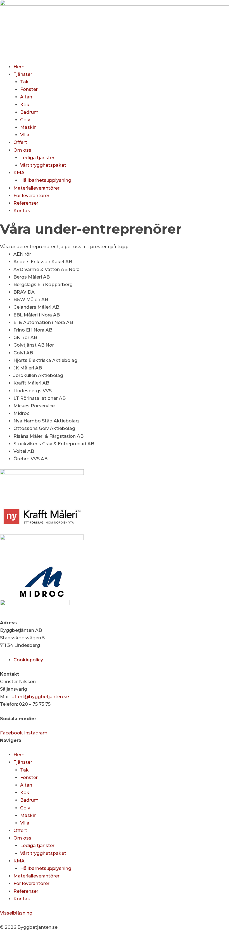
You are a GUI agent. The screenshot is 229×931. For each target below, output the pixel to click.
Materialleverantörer (36, 188)
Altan (26, 97)
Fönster (29, 89)
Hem (19, 66)
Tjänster (22, 74)
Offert (20, 142)
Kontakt (22, 210)
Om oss (22, 150)
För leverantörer (31, 195)
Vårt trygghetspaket (43, 165)
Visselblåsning (16, 913)
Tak (24, 81)
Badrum (29, 112)
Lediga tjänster (37, 157)
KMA (19, 172)
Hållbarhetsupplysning (45, 180)
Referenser (25, 203)
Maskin (28, 127)
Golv (25, 119)
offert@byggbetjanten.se (40, 696)
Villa (24, 134)
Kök (24, 104)
